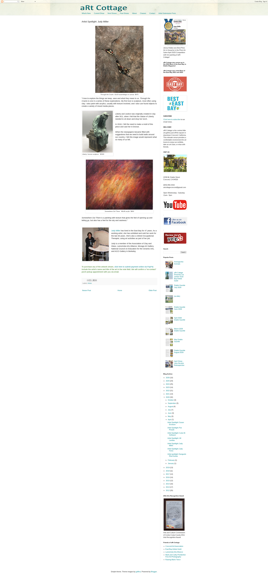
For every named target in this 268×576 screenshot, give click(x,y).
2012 (168, 490)
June (170, 413)
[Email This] (88, 280)
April (170, 419)
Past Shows (124, 13)
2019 (168, 467)
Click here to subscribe (171, 119)
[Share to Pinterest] (96, 280)
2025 (168, 381)
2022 (168, 391)
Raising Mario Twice (173, 560)
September (172, 403)
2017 (168, 474)
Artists (90, 283)
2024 (168, 384)
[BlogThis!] (90, 280)
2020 (168, 397)
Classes (143, 13)
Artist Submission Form (167, 13)
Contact (152, 13)
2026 (168, 378)
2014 (168, 484)
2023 (168, 387)
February (171, 460)
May (169, 416)
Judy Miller (115, 231)
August (170, 406)
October (171, 400)
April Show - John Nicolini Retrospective (179, 363)
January (171, 463)
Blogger (154, 572)
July (169, 410)
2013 (168, 487)
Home (120, 290)
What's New (86, 13)
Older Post (153, 290)
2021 (168, 394)
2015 (168, 481)
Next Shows (112, 13)
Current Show (99, 13)
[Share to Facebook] (94, 280)
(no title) (177, 296)
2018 (168, 471)
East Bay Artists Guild (173, 549)
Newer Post (86, 290)
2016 (168, 477)
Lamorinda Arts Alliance (174, 552)
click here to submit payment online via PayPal (133, 267)
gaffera (138, 572)
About (134, 13)
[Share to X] (92, 280)
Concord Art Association (174, 546)
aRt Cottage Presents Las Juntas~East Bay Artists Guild (179, 277)
